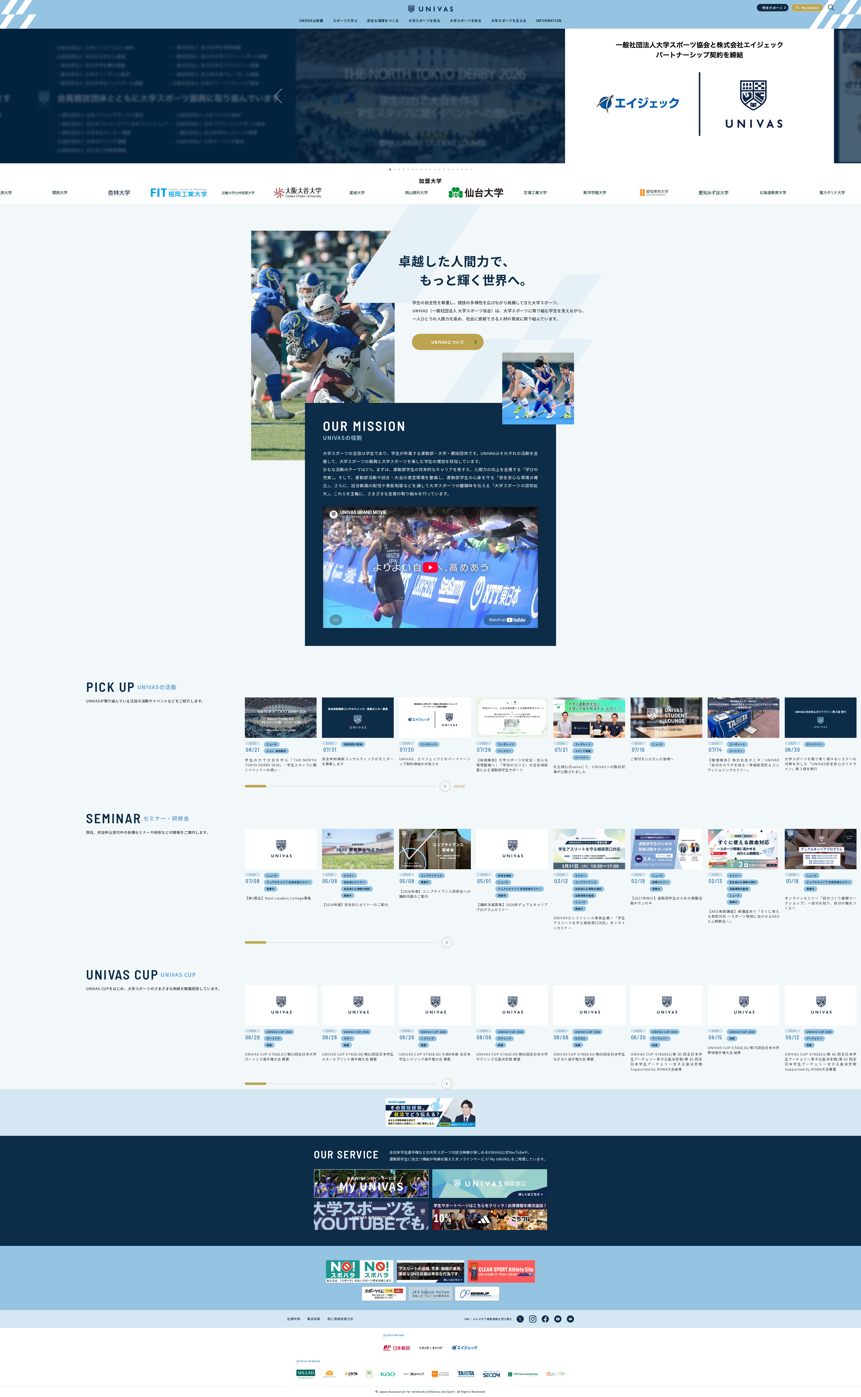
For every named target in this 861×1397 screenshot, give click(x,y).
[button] (583, 96)
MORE (459, 786)
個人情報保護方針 (340, 1319)
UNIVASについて (447, 342)
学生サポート (772, 8)
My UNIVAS (810, 8)
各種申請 (293, 1319)
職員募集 (313, 1319)
